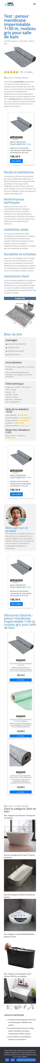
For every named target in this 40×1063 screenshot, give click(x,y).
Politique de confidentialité (26, 1060)
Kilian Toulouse (12, 41)
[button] (16, 78)
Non (12, 1060)
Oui (7, 1060)
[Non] (37, 1055)
